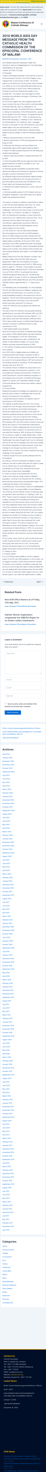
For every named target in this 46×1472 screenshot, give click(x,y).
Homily (4, 1264)
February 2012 (7, 1205)
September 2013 (8, 1159)
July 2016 (5, 1043)
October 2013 (7, 1156)
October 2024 (7, 768)
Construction (7, 1257)
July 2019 (5, 951)
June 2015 (6, 1085)
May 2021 (6, 909)
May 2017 (5, 1011)
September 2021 (8, 895)
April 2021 (6, 913)
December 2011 (8, 1212)
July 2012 (5, 1191)
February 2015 (7, 1100)
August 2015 (7, 1078)
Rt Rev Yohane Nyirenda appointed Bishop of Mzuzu (21, 728)
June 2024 (6, 779)
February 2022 (7, 877)
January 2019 (7, 955)
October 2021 (7, 892)
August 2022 (7, 856)
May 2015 (6, 1089)
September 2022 (8, 853)
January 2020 (7, 944)
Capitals (5, 1253)
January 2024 (7, 796)
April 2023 (6, 828)
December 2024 (8, 761)
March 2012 (6, 1202)
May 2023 (6, 825)
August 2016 (7, 1040)
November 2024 (8, 765)
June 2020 (6, 937)
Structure (5, 1299)
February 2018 (7, 983)
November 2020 (8, 930)
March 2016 (6, 1057)
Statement (6, 1296)
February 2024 (7, 793)
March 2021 (6, 916)
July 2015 (5, 1082)
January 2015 (7, 1103)
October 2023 (7, 807)
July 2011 (5, 1216)
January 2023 (7, 839)
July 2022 (6, 860)
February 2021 (7, 920)
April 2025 (6, 754)
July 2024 (6, 775)
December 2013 (8, 1149)
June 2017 (6, 1008)
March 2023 (6, 832)
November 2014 (8, 1110)
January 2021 (7, 923)
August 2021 (7, 899)
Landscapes (6, 1271)
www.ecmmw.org (16, 1375)
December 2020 (8, 927)
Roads (4, 1292)
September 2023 (8, 810)
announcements (8, 1250)
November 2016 (8, 1029)
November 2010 (8, 1226)
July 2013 (5, 1163)
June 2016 (6, 1047)
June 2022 (6, 863)
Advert (4, 1246)
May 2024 (6, 782)
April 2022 (6, 870)
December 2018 (8, 959)
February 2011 (7, 1223)
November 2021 (8, 888)
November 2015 (8, 1068)
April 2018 (6, 976)
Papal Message (7, 1281)
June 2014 (6, 1128)
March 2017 (6, 1015)
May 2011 (5, 1219)
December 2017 (8, 990)
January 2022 (7, 881)
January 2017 (7, 1022)
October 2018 (7, 966)
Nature (4, 1274)
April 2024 (6, 786)
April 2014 (6, 1135)
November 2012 (8, 1177)
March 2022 (6, 874)
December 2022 (8, 842)
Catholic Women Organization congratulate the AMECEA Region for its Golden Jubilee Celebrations (22, 617)
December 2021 (8, 885)
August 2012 (7, 1188)
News (4, 1278)
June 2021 (6, 906)
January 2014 (7, 1145)
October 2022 (7, 849)
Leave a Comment (10, 606)
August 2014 (7, 1121)
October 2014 (7, 1114)
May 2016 (6, 1050)
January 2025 (7, 758)
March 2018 (6, 980)
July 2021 (5, 902)
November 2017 (8, 994)
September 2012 (8, 1184)
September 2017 (8, 997)
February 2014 (7, 1142)
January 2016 (7, 1064)
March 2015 (6, 1096)
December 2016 (8, 1026)
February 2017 (7, 1018)
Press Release (22, 606)
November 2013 (8, 1152)
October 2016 (7, 1033)
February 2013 (7, 1170)
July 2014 (5, 1124)
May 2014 (6, 1131)
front (4, 1260)
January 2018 (7, 987)
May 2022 (6, 867)
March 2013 (6, 1167)
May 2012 (6, 1198)
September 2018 (8, 969)
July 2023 (6, 818)
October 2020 (7, 934)
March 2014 (6, 1138)
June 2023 (6, 821)
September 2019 (8, 948)
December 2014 (8, 1107)
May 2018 (6, 973)
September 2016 (8, 1036)
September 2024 (8, 772)
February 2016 (7, 1061)
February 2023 (7, 835)
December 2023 (8, 800)
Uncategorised (7, 1303)
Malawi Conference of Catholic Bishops (22, 24)
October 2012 (7, 1181)
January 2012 (7, 1209)
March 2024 (6, 789)
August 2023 (7, 814)
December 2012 (8, 1173)
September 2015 (8, 1075)
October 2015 (7, 1071)
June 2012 (6, 1195)
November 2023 (8, 803)
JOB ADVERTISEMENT (10, 738)
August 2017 (6, 1001)
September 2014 (8, 1117)
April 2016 (6, 1054)
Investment (6, 1267)
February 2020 (7, 941)
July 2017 (5, 1004)
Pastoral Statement (9, 1285)
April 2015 (6, 1092)
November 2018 (8, 962)
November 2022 (8, 846)
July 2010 (5, 1230)
